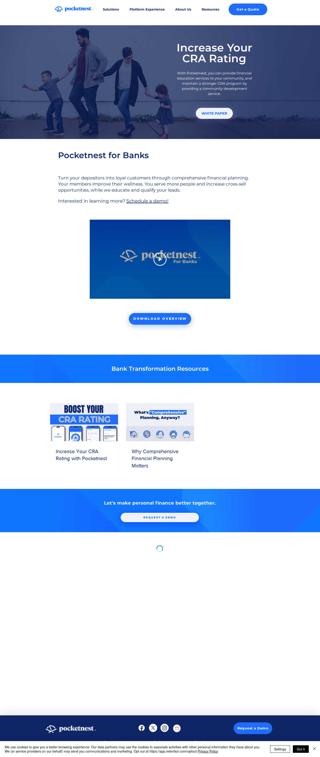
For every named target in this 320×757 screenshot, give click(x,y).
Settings (280, 749)
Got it (301, 749)
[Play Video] (160, 259)
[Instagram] (164, 728)
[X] (153, 728)
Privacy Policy (208, 751)
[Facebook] (142, 728)
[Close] (314, 749)
